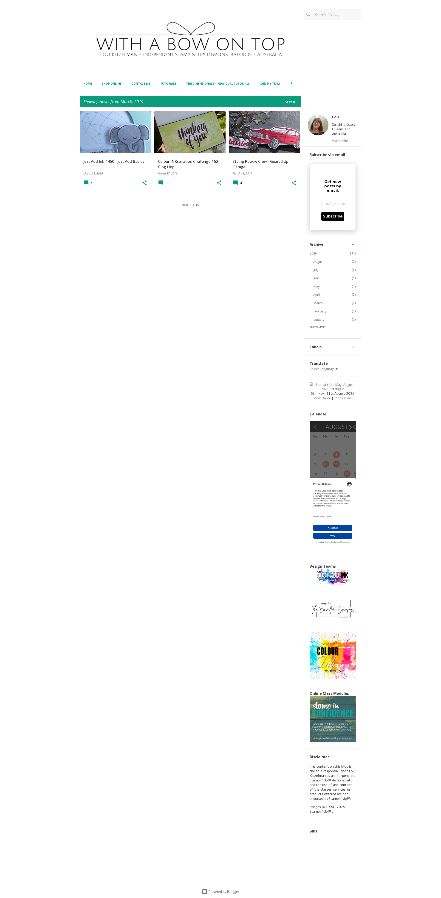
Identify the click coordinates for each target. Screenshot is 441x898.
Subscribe (333, 216)
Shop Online (112, 84)
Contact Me (141, 84)
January (318, 319)
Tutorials (168, 84)
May (316, 286)
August (318, 261)
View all (291, 102)
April (316, 294)
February (319, 311)
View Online (322, 398)
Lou (335, 117)
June (316, 278)
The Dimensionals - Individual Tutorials (218, 84)
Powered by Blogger (223, 891)
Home (87, 84)
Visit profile (340, 141)
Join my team (270, 84)
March (318, 303)
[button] (144, 183)
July (315, 270)
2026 (313, 253)
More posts (190, 205)
